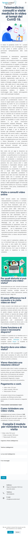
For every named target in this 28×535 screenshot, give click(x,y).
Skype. (14, 341)
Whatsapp (16, 339)
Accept (10, 532)
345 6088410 (10, 494)
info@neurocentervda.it (13, 499)
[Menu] (25, 2)
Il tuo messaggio (5, 460)
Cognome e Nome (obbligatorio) (9, 440)
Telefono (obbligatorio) (7, 447)
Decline (17, 532)
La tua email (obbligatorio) (8, 454)
